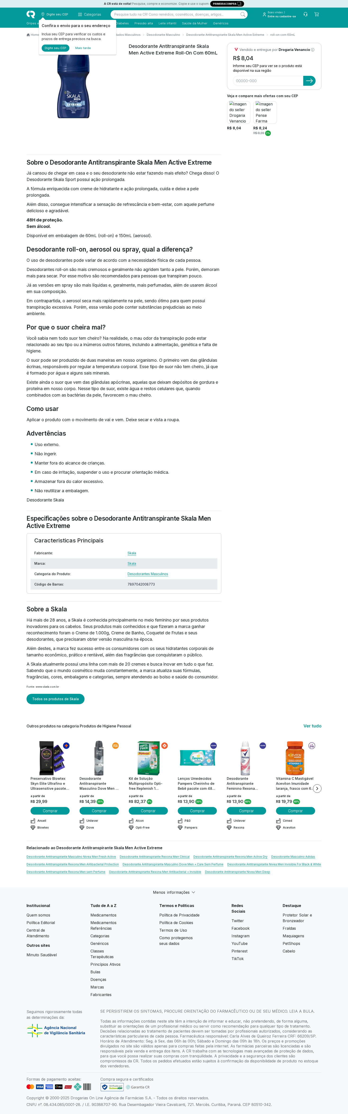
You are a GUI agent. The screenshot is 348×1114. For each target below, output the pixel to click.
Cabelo (289, 951)
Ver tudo (312, 725)
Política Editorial (41, 922)
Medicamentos (103, 915)
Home (35, 34)
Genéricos (220, 23)
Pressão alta (143, 23)
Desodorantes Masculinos (148, 574)
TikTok (238, 958)
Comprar (50, 810)
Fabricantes (101, 994)
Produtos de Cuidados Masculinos (117, 34)
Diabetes (122, 23)
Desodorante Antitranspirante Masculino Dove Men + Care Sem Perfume (173, 864)
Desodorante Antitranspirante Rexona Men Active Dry (230, 856)
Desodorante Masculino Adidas (293, 856)
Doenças (98, 979)
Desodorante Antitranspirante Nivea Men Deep (237, 872)
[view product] (50, 758)
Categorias (99, 936)
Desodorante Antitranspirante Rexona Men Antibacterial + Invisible (155, 872)
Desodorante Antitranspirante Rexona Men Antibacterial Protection (73, 864)
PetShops (291, 943)
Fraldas (289, 928)
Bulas (95, 972)
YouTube (240, 943)
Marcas (97, 987)
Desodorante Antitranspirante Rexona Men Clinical (155, 856)
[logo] (31, 14)
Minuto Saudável (42, 954)
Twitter (238, 920)
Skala (132, 553)
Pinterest (239, 951)
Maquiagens (293, 936)
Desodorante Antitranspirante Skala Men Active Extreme (225, 34)
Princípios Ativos (105, 964)
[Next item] (317, 788)
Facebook (241, 928)
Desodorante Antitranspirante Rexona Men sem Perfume (66, 872)
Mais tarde (83, 48)
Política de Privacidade (179, 915)
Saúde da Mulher (194, 23)
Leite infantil (167, 23)
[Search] (243, 14)
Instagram (241, 936)
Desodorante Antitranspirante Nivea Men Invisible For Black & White (274, 864)
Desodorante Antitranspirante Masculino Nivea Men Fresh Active (71, 856)
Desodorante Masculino (163, 34)
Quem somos (38, 915)
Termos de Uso (173, 930)
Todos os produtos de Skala (55, 699)
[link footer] (112, 1087)
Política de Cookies (176, 922)
